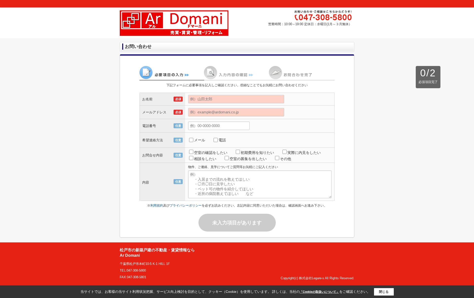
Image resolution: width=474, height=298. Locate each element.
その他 (285, 159)
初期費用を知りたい (257, 152)
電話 (222, 140)
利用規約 (156, 205)
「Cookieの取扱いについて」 (319, 292)
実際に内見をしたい (304, 152)
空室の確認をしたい (210, 152)
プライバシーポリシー (186, 205)
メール (199, 140)
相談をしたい (205, 159)
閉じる (384, 292)
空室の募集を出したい (248, 159)
